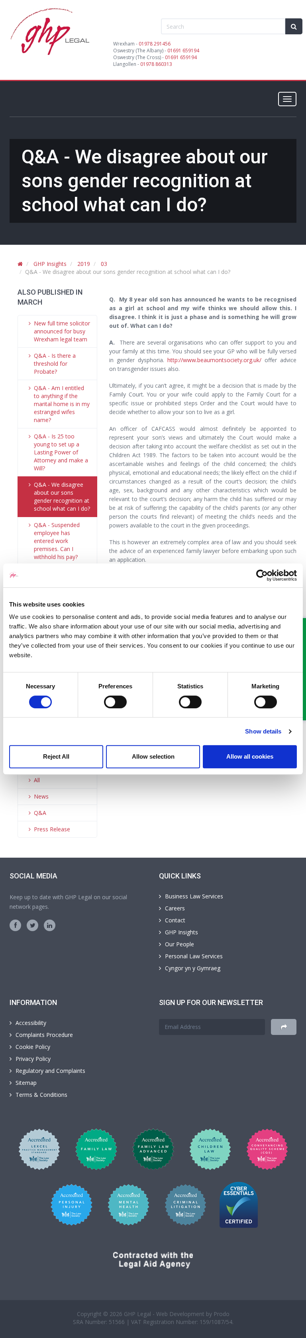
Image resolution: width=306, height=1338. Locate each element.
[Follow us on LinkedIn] (49, 925)
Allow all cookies (249, 756)
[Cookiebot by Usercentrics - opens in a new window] (262, 575)
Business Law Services (194, 896)
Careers (175, 908)
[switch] (115, 702)
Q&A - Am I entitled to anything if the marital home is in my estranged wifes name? (62, 404)
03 (104, 264)
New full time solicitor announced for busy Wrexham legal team (62, 331)
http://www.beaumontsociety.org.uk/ (214, 360)
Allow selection (153, 756)
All (37, 780)
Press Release (52, 829)
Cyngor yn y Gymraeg (192, 968)
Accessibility (31, 1023)
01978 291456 (155, 43)
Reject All (56, 756)
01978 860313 (156, 64)
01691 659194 (183, 50)
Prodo (222, 1314)
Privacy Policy (33, 1058)
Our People (179, 944)
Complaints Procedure (44, 1035)
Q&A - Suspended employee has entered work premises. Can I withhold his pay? (57, 541)
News (41, 796)
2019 (83, 264)
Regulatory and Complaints (50, 1070)
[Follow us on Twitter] (32, 925)
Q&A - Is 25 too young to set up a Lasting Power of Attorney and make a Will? (61, 452)
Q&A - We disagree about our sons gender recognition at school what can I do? (62, 496)
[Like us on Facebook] (15, 925)
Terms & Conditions (41, 1094)
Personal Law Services (194, 956)
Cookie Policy (33, 1047)
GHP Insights (50, 264)
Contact (175, 920)
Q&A (40, 813)
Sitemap (26, 1082)
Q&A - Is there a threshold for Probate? (55, 363)
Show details (263, 731)
